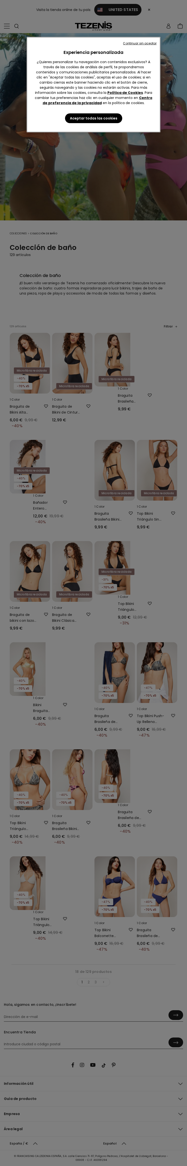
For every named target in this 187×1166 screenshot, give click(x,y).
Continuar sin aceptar (140, 43)
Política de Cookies (125, 92)
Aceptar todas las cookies (93, 118)
